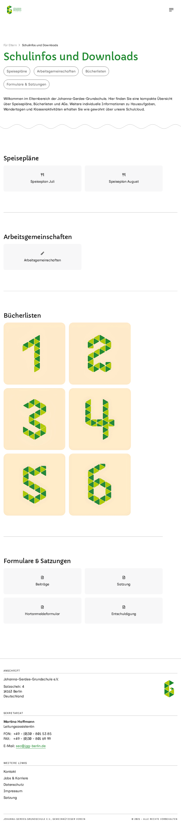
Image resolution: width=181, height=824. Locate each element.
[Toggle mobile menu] (171, 9)
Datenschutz (14, 784)
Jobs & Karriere (16, 778)
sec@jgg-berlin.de (31, 746)
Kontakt (10, 771)
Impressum (13, 791)
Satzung (10, 798)
